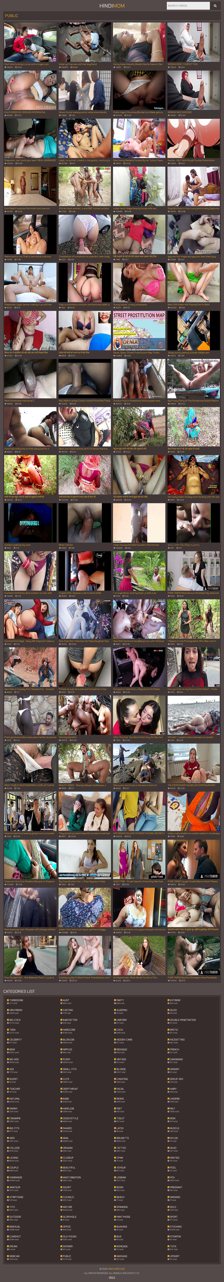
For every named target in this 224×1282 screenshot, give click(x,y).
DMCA (112, 1277)
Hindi (112, 5)
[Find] (215, 6)
